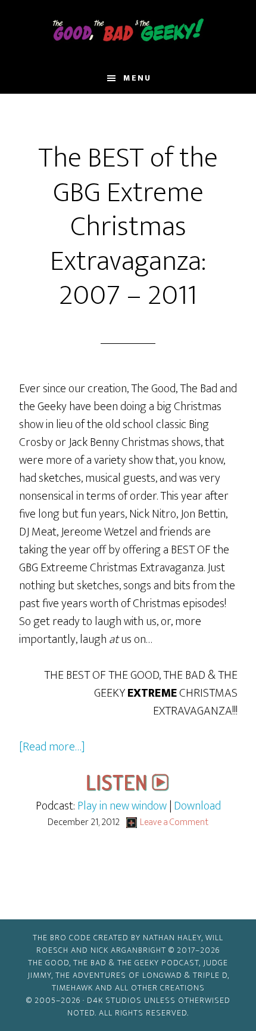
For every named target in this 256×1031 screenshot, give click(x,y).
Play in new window (122, 806)
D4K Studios (114, 1000)
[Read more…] (52, 747)
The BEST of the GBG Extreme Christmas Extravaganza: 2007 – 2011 (128, 226)
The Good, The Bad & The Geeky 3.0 (128, 31)
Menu (137, 78)
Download (197, 806)
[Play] (128, 788)
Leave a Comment (174, 822)
